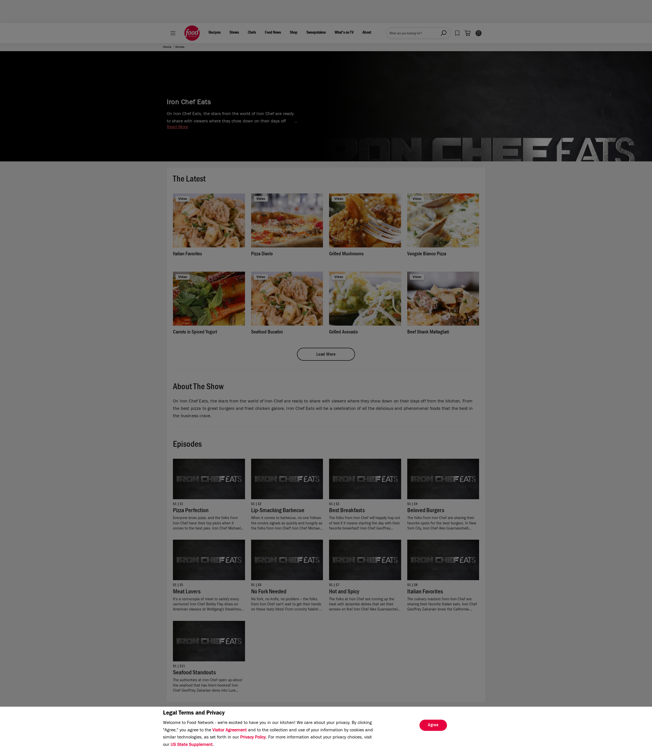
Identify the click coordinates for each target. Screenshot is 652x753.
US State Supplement (192, 745)
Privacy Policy (253, 737)
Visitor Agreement (229, 730)
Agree (433, 725)
